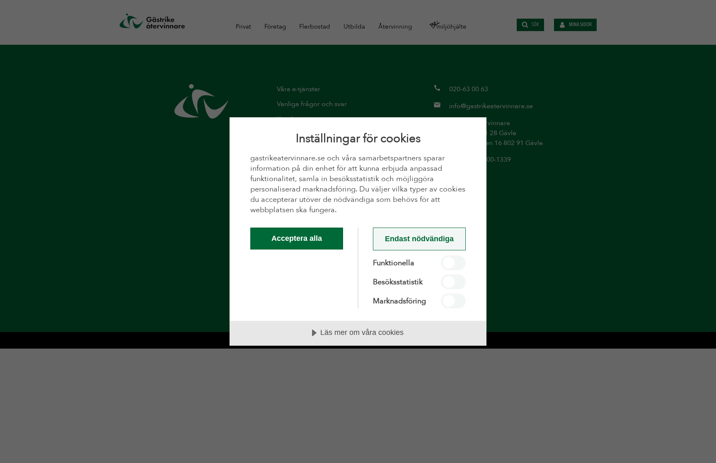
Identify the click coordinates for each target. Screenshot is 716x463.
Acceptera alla (296, 238)
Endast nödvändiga (419, 239)
